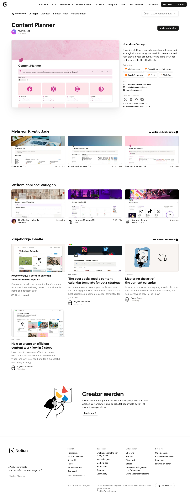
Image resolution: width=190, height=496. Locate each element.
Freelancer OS (18, 166)
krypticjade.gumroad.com (136, 87)
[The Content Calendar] (38, 203)
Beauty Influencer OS (135, 166)
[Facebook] (136, 99)
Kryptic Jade (24, 30)
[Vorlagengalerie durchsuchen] (175, 14)
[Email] (142, 99)
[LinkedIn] (131, 99)
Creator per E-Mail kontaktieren (138, 84)
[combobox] (160, 14)
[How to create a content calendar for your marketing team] (38, 258)
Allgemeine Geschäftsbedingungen (137, 106)
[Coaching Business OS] (95, 150)
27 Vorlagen (22, 33)
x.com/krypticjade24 (134, 90)
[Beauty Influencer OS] (152, 150)
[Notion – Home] (36, 450)
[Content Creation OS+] (95, 203)
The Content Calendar (29, 220)
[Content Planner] (152, 203)
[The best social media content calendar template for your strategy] (95, 258)
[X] (125, 99)
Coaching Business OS (79, 166)
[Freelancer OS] (38, 150)
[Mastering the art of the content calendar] (152, 258)
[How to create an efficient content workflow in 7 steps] (38, 323)
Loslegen (90, 413)
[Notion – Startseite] (5, 4)
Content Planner (139, 220)
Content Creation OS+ (86, 220)
